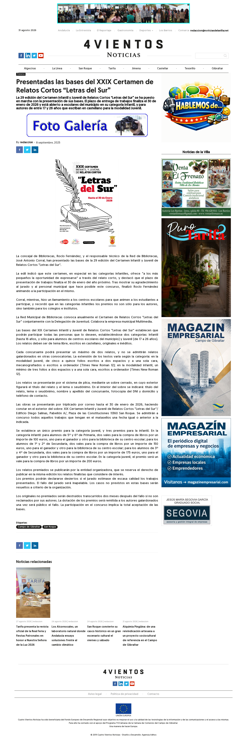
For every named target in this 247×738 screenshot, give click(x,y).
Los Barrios (165, 30)
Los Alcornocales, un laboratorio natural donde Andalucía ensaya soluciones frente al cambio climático (69, 636)
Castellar (162, 68)
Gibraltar (217, 68)
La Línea (57, 68)
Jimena (136, 68)
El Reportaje (104, 30)
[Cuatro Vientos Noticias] (123, 48)
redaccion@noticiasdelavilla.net (209, 31)
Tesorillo (190, 68)
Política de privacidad (124, 694)
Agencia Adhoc (149, 735)
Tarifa (112, 68)
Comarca (183, 30)
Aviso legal (95, 694)
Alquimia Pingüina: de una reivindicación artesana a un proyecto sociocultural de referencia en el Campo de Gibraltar (140, 636)
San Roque (85, 68)
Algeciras (30, 68)
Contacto (153, 694)
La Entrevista (83, 30)
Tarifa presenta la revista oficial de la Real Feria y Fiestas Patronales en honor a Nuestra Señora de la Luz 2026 (32, 636)
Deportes (145, 30)
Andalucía (64, 30)
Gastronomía (125, 30)
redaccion (26, 142)
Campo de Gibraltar (29, 527)
